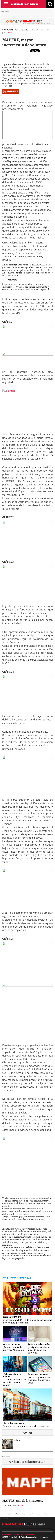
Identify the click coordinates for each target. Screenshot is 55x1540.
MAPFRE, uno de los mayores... (23, 1500)
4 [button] (31, 1513)
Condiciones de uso (10, 1534)
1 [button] (9, 1513)
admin (9, 32)
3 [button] (23, 1513)
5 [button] (38, 1513)
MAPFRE (24, 29)
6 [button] (45, 1513)
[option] (27, 1488)
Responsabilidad (28, 1534)
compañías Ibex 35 (11, 29)
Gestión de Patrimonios (24, 3)
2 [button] (16, 1513)
